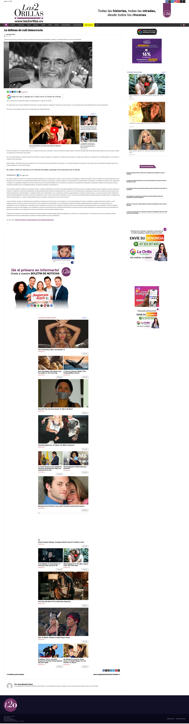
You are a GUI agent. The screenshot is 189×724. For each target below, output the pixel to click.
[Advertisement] (63, 235)
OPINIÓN (43, 25)
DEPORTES (36, 25)
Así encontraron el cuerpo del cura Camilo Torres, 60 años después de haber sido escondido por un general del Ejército (144, 196)
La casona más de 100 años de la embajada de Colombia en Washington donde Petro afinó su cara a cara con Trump (146, 212)
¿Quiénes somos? (170, 718)
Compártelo (24, 92)
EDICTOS (57, 25)
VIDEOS (50, 25)
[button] (181, 25)
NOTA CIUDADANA (78, 25)
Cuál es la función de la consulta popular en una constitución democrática (34, 220)
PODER (28, 25)
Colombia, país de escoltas (16, 674)
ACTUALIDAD (21, 25)
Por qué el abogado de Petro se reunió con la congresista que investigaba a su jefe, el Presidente (145, 173)
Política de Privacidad (180, 718)
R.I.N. (97, 25)
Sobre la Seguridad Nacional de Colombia (106, 674)
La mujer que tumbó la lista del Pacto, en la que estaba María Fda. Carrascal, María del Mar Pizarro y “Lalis (146, 181)
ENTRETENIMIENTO (66, 25)
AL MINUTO (12, 25)
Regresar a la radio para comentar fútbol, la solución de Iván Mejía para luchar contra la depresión (146, 204)
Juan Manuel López (10, 34)
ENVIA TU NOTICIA (89, 25)
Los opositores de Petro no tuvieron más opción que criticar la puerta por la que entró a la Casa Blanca (146, 189)
